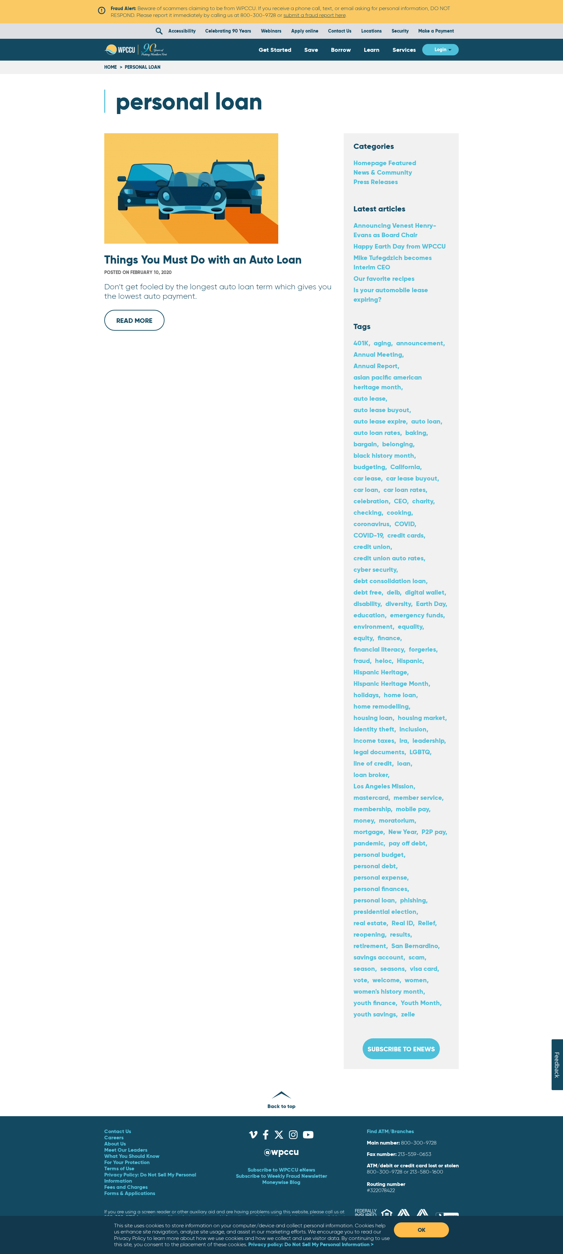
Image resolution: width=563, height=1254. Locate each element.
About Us (115, 1143)
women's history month (388, 991)
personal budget (379, 854)
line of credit (373, 763)
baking (415, 432)
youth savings (375, 1014)
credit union (372, 546)
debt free (368, 592)
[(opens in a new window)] (253, 1136)
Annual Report (375, 366)
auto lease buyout (381, 410)
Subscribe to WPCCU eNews (281, 1169)
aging (382, 343)
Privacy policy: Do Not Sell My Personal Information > (310, 1244)
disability (367, 603)
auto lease (369, 398)
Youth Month (420, 1003)
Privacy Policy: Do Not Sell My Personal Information (150, 1177)
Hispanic (409, 660)
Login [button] (440, 49)
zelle (408, 1014)
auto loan (425, 421)
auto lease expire (380, 421)
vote (360, 980)
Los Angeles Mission (383, 786)
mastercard (371, 797)
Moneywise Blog (281, 1182)
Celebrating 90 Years (228, 31)
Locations (371, 31)
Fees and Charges (126, 1187)
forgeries (422, 649)
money (364, 820)
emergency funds (416, 615)
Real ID (402, 923)
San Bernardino (414, 946)
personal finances (380, 889)
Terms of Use (119, 1168)
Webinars (271, 31)
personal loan (374, 900)
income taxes (374, 740)
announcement (419, 343)
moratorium (396, 820)
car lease (367, 478)
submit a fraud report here (314, 15)
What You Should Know (131, 1156)
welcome (385, 980)
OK (422, 1229)
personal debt (375, 866)
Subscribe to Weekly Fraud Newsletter (281, 1176)
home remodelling (381, 706)
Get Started (275, 49)
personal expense (380, 877)
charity (422, 501)
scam (417, 957)
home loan (400, 695)
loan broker (371, 775)
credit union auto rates (389, 558)
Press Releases (376, 182)
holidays (366, 695)
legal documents (379, 752)
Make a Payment (436, 31)
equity (363, 638)
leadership (428, 740)
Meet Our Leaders (125, 1149)
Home (110, 67)
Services (404, 49)
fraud (362, 660)
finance (389, 638)
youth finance (375, 1003)
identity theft (374, 729)
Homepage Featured (385, 163)
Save (311, 49)
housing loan (373, 717)
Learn (372, 49)
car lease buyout (411, 478)
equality (410, 626)
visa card (423, 968)
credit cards (405, 535)
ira (403, 740)
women (416, 980)
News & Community (383, 172)
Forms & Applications (129, 1193)
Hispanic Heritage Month (391, 683)
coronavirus (371, 524)
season (364, 968)
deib (393, 592)
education (369, 615)
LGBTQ (420, 752)
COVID (404, 524)
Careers (113, 1137)
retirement (370, 946)
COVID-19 (368, 535)
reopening (369, 934)
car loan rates (404, 489)
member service (418, 797)
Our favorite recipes (384, 278)
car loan (366, 489)
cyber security (375, 569)
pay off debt (407, 843)
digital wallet (424, 592)
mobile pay (412, 809)
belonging (397, 444)
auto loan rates (377, 432)
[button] (159, 31)
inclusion (412, 729)
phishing (413, 900)
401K (361, 343)
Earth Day (430, 603)
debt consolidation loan (390, 581)
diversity (398, 603)
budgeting (369, 467)
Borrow (341, 49)
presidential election (385, 911)
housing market (421, 717)
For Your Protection (127, 1162)
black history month (384, 455)
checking (368, 512)
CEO (400, 501)
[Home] (135, 49)
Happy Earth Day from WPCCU (400, 246)
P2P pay (433, 832)
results (400, 934)
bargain (365, 444)
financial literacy (379, 649)
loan (404, 763)
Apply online (304, 31)
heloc (383, 660)
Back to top (281, 1106)
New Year (402, 832)
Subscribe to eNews (401, 1049)
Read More (140, 323)
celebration (371, 501)
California (405, 467)
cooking (399, 512)
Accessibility (181, 31)
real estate (370, 923)
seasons (392, 968)
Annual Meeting (378, 354)
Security (400, 31)
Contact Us (340, 31)
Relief (426, 923)
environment (373, 626)
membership (372, 809)
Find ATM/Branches (390, 1131)
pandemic (368, 843)
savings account (378, 957)
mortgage (368, 832)
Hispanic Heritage (380, 672)
